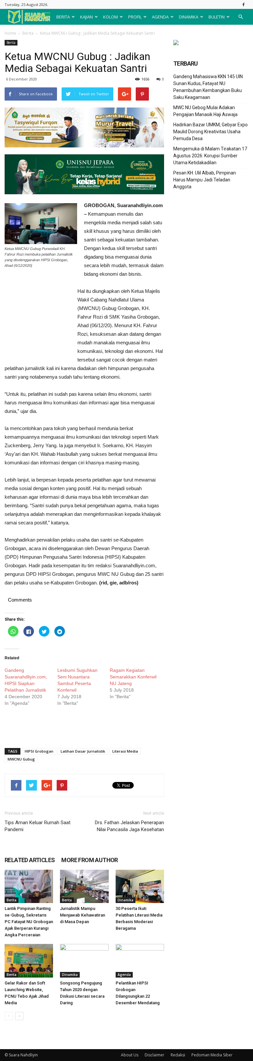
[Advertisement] (37, 323)
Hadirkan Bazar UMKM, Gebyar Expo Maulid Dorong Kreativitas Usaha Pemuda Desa (210, 131)
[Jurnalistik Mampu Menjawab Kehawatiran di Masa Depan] (84, 886)
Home (10, 33)
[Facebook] (243, 4)
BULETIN (217, 17)
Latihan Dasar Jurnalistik (83, 751)
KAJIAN (86, 17)
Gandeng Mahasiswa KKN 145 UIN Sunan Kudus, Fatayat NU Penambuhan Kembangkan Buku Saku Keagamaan (208, 87)
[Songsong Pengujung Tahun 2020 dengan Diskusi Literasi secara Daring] (84, 960)
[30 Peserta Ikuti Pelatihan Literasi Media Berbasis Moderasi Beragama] (140, 886)
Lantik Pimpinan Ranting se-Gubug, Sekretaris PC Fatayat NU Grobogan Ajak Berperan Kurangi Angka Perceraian (29, 921)
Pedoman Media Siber (212, 1055)
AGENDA (160, 17)
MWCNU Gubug (21, 759)
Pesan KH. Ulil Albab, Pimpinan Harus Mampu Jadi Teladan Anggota (204, 179)
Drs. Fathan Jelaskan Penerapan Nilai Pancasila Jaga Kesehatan (129, 826)
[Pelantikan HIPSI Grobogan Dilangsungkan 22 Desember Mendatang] (140, 960)
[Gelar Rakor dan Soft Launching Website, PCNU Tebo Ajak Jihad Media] (29, 960)
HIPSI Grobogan (39, 751)
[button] (240, 17)
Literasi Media (125, 751)
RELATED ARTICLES (30, 860)
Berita (28, 33)
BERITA (63, 17)
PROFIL (135, 17)
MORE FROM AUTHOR (89, 860)
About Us (129, 1055)
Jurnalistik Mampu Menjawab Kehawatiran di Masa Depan (82, 915)
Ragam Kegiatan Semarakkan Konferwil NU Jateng (133, 677)
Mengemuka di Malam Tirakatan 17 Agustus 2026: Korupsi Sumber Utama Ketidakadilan (210, 155)
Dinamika (125, 900)
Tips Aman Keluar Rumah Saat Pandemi (37, 826)
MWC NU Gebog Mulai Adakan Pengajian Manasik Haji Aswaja (205, 111)
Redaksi (178, 1055)
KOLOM (110, 17)
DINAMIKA (188, 17)
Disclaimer (154, 1055)
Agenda (124, 974)
